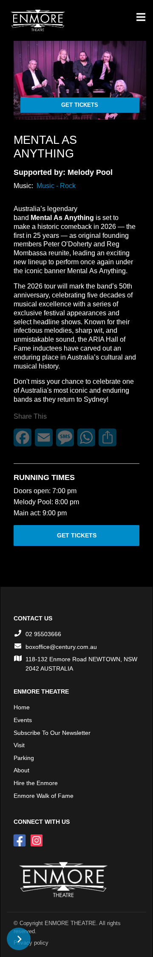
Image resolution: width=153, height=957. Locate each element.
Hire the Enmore (36, 783)
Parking (24, 757)
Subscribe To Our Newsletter (52, 732)
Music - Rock (56, 185)
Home (22, 707)
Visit (19, 745)
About (21, 770)
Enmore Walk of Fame (44, 795)
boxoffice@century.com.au (61, 646)
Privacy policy (31, 943)
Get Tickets (79, 105)
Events (23, 720)
